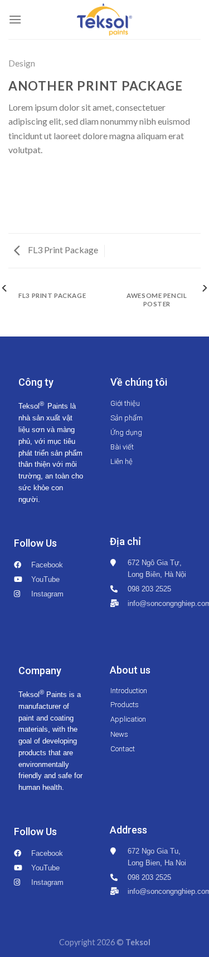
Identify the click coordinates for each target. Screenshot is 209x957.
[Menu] (15, 19)
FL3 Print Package (62, 249)
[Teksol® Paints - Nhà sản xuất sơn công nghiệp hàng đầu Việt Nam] (105, 19)
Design (21, 63)
